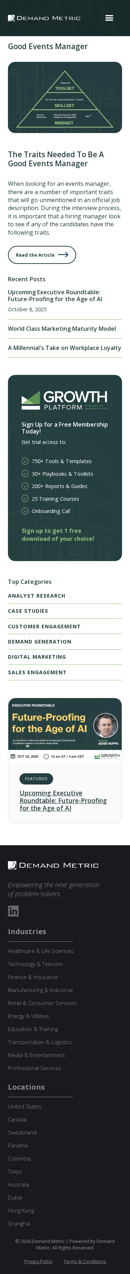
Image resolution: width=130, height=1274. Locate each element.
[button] (109, 18)
